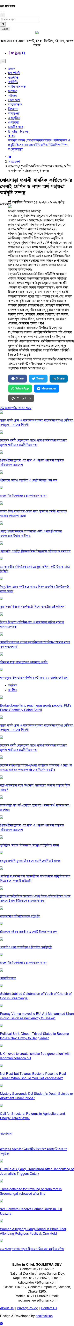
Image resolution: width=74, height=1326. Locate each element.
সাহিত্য (12, 95)
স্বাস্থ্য (20, 149)
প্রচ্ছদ (11, 68)
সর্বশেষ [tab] (12, 685)
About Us (7, 1308)
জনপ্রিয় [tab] (12, 690)
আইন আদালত (17, 86)
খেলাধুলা (13, 122)
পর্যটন (55, 140)
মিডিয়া (39, 145)
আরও (11, 136)
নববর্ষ (39, 140)
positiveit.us (44, 1316)
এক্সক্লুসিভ (14, 118)
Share (20, 378)
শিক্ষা (58, 145)
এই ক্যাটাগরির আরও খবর (15, 408)
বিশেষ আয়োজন (25, 145)
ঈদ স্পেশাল (28, 140)
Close (5, 28)
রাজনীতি (13, 77)
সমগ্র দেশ (14, 100)
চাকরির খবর (15, 127)
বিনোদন (13, 109)
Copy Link (24, 398)
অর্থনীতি (13, 82)
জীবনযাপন (14, 140)
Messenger (49, 388)
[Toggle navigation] (3, 61)
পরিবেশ (47, 140)
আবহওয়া (14, 113)
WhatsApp (22, 388)
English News (18, 131)
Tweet (40, 378)
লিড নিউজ (49, 145)
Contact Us (49, 1308)
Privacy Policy (27, 1308)
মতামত (12, 91)
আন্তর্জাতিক (15, 104)
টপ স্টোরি (14, 73)
